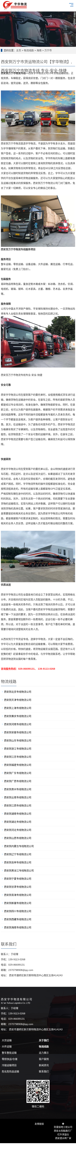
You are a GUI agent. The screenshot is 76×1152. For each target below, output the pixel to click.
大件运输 (7, 1046)
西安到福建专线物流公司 (17, 764)
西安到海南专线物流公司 (17, 927)
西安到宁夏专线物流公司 (17, 878)
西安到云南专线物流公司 (17, 797)
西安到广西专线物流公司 (17, 781)
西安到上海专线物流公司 (17, 708)
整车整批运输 (9, 1052)
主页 (18, 50)
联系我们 (44, 1071)
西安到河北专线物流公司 (17, 829)
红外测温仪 (63, 1134)
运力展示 (44, 1052)
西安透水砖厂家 (63, 1137)
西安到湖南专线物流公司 (17, 813)
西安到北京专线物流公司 (17, 691)
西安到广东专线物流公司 (17, 773)
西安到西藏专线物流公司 (17, 919)
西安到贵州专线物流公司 (17, 789)
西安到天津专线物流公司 (17, 699)
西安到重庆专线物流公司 (17, 716)
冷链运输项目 (9, 1065)
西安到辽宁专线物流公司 (17, 854)
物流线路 (29, 50)
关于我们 (44, 1040)
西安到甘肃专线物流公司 (17, 886)
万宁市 (48, 50)
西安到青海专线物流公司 (17, 895)
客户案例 (44, 1059)
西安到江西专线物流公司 (17, 805)
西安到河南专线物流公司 (17, 724)
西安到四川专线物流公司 (17, 911)
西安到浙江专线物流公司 (17, 748)
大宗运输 (7, 1040)
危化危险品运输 (10, 1071)
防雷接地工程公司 (63, 1126)
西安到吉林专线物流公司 (17, 862)
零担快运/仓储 (9, 1059)
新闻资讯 (44, 1065)
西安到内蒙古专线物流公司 (19, 846)
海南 (39, 50)
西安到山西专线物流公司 (17, 838)
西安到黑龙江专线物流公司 (19, 870)
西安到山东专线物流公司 (17, 740)
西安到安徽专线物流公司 (17, 732)
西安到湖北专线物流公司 (17, 821)
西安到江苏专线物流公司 (17, 756)
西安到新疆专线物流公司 (17, 903)
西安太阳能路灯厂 (63, 1130)
